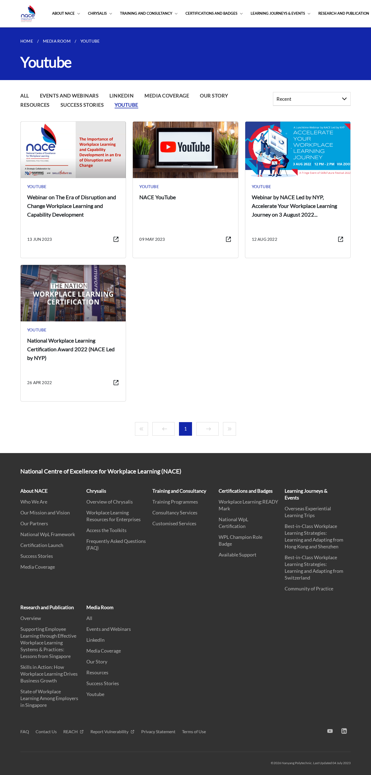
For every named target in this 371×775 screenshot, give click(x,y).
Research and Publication (47, 607)
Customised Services (174, 523)
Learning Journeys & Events (278, 13)
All (89, 618)
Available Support (237, 555)
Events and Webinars (108, 629)
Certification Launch (41, 545)
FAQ (24, 731)
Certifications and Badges (211, 13)
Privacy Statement (158, 731)
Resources (97, 672)
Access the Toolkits (106, 530)
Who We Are (33, 502)
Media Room (100, 607)
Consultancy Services (174, 512)
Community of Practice (309, 588)
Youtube (95, 694)
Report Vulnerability (109, 731)
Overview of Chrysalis (109, 502)
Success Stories (36, 556)
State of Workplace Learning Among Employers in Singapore (49, 698)
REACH (70, 731)
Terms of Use (194, 731)
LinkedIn (95, 640)
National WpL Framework (47, 534)
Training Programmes (175, 502)
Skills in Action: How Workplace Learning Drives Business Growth (49, 674)
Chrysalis (97, 13)
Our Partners (34, 523)
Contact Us (46, 731)
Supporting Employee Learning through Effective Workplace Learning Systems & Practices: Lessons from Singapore (48, 642)
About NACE (63, 13)
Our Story (96, 662)
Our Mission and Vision (45, 512)
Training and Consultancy (146, 13)
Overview (30, 618)
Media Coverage (37, 567)
